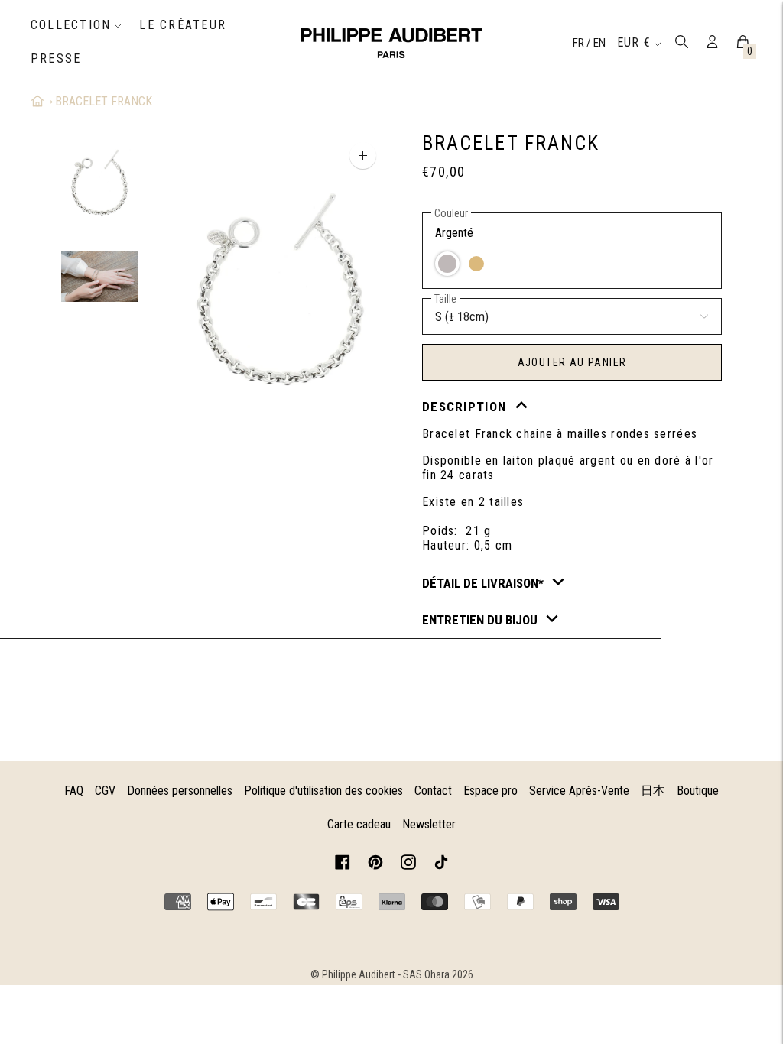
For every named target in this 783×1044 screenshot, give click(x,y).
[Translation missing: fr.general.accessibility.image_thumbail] (99, 184)
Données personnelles (179, 790)
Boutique (698, 790)
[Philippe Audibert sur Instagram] (408, 864)
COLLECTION (71, 25)
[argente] (447, 263)
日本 (653, 790)
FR (579, 43)
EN (599, 43)
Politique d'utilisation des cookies (323, 790)
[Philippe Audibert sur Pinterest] (375, 864)
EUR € (634, 42)
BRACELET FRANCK (103, 101)
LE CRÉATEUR (182, 25)
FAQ (73, 790)
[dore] (476, 263)
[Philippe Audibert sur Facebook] (342, 864)
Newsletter (429, 824)
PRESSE (56, 58)
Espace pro (490, 790)
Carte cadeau (359, 824)
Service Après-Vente (579, 790)
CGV (105, 790)
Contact (433, 790)
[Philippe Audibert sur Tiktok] (441, 864)
